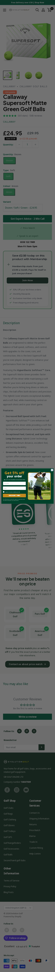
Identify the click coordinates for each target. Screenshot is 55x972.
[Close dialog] (52, 470)
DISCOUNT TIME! (14, 495)
